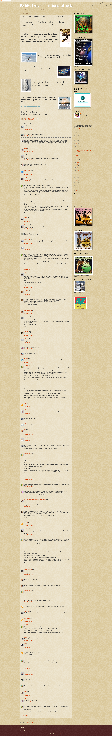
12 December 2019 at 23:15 (28, 342)
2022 (76, 140)
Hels (25, 125)
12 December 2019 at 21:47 (28, 307)
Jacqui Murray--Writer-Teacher (29, 423)
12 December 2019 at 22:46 (28, 335)
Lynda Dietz (26, 177)
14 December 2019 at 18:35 (28, 506)
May (77, 167)
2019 (76, 145)
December (78, 146)
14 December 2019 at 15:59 (28, 496)
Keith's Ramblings (27, 409)
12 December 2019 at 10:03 (28, 135)
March (77, 170)
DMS (25, 643)
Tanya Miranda (26, 584)
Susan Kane (26, 528)
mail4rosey (26, 358)
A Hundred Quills (27, 650)
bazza (25, 429)
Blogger (61, 733)
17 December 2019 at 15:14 (28, 640)
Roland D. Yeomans (27, 170)
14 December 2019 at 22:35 (28, 525)
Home (46, 720)
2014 (76, 182)
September (78, 160)
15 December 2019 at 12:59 (28, 574)
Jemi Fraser (26, 246)
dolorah (25, 671)
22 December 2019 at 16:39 (28, 688)
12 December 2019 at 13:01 (28, 159)
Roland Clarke (26, 611)
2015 (76, 180)
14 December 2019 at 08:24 (28, 479)
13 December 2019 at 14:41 (28, 413)
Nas (25, 345)
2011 (76, 187)
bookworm (26, 338)
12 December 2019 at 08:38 (28, 129)
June (77, 165)
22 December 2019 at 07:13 (28, 680)
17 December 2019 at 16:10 (28, 647)
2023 (76, 138)
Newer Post (23, 720)
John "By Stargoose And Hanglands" (30, 132)
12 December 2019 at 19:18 (28, 249)
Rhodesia (25, 217)
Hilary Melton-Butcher (28, 183)
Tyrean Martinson (27, 618)
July (77, 164)
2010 (76, 188)
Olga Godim (26, 331)
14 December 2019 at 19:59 (28, 519)
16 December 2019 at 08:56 (28, 601)
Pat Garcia (26, 272)
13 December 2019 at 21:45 (28, 434)
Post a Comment (26, 715)
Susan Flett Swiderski (28, 509)
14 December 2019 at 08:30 (28, 486)
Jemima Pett (26, 437)
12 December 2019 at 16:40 (28, 228)
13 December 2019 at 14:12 (28, 406)
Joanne (25, 148)
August (77, 162)
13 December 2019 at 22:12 (28, 440)
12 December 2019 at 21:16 (28, 294)
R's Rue (25, 403)
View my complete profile (78, 128)
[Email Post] (38, 118)
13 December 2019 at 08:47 (28, 400)
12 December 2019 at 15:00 (28, 174)
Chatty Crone (26, 163)
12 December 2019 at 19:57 (28, 287)
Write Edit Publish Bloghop (28, 119)
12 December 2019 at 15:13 (28, 180)
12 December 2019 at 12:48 (28, 151)
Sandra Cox (26, 637)
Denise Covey (26, 316)
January (77, 173)
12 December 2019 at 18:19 (28, 243)
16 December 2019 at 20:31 (28, 607)
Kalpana (25, 691)
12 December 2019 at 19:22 (28, 269)
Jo (24, 154)
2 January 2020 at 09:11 (28, 713)
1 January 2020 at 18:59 (28, 701)
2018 (76, 175)
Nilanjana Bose (26, 490)
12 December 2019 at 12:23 (28, 145)
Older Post (69, 720)
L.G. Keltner (26, 290)
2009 (76, 190)
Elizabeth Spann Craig (28, 569)
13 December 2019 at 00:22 (28, 348)
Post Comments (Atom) (29, 722)
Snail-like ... (78, 155)
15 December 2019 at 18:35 (28, 580)
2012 (76, 185)
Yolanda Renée (26, 297)
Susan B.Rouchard (27, 239)
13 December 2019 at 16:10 (28, 426)
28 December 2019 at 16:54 (28, 695)
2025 (76, 135)
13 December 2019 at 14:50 (28, 419)
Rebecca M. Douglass (28, 310)
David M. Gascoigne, (27, 139)
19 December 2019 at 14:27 (28, 668)
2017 (76, 177)
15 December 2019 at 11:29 (28, 566)
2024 (76, 137)
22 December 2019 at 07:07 (28, 674)
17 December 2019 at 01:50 (28, 621)
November (78, 157)
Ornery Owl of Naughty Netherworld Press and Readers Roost (35, 499)
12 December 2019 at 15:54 (28, 221)
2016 (76, 179)
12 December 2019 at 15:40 (28, 214)
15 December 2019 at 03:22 (28, 534)
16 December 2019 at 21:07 (28, 615)
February (78, 172)
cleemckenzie (26, 224)
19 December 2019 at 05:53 (28, 655)
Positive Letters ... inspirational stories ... (48, 5)
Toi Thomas (26, 698)
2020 (76, 143)
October (77, 159)
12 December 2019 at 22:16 (28, 313)
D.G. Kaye (26, 522)
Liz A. (25, 352)
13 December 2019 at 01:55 (28, 362)
